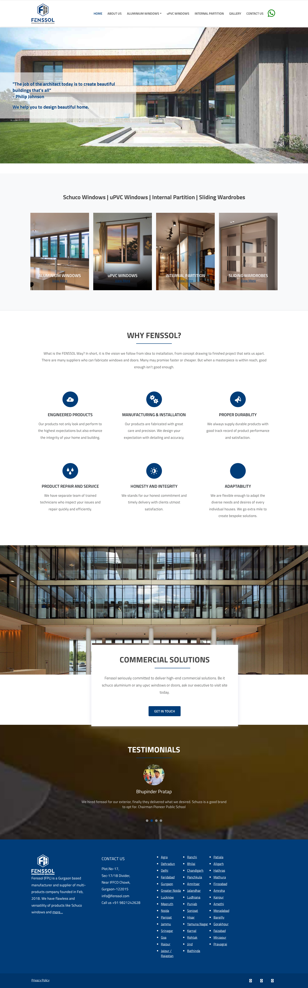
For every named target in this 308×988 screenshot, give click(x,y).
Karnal (191, 930)
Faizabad (220, 930)
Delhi (164, 870)
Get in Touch (164, 711)
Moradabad (221, 910)
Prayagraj (220, 944)
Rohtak (192, 937)
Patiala (218, 857)
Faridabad (168, 877)
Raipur (165, 944)
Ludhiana (193, 897)
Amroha (219, 890)
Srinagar (167, 930)
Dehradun (168, 863)
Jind (190, 944)
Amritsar (193, 883)
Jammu (166, 923)
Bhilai (191, 863)
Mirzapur (220, 937)
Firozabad (220, 883)
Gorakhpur (221, 923)
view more (59, 280)
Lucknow (167, 897)
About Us (114, 13)
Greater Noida (171, 890)
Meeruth (167, 903)
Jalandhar (194, 890)
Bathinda (193, 950)
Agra (164, 857)
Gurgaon (167, 883)
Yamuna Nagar (197, 923)
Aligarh (219, 863)
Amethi (219, 903)
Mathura (220, 877)
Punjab (192, 903)
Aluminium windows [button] (143, 13)
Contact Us (254, 13)
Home (98, 13)
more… (57, 912)
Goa (163, 937)
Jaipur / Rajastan (167, 953)
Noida (165, 910)
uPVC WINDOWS (178, 13)
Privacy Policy (40, 980)
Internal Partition (209, 13)
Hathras (219, 870)
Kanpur (219, 897)
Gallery (235, 13)
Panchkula (194, 877)
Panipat (166, 917)
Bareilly (219, 917)
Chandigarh (195, 870)
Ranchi (192, 857)
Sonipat (192, 910)
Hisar (191, 917)
